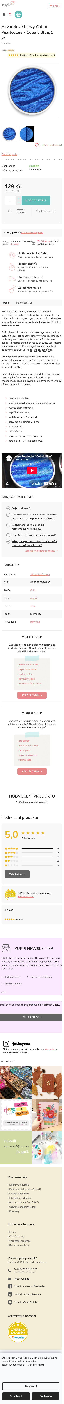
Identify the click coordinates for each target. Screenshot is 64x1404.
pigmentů (7, 322)
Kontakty (14, 1211)
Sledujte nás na (26, 1302)
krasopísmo (45, 349)
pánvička (13, 422)
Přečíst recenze (26, 896)
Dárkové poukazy (19, 1193)
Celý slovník (30, 695)
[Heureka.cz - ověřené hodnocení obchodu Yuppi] (18, 1332)
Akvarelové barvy (40, 574)
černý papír (24, 750)
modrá (33, 598)
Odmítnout (16, 1396)
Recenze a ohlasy (19, 1245)
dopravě (15, 244)
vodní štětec (15, 367)
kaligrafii (32, 349)
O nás (12, 1232)
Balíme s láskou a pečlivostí (25, 1189)
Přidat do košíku (36, 200)
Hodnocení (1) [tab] (24, 303)
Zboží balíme (43, 241)
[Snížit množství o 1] (19, 203)
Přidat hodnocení (17, 874)
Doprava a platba (19, 1185)
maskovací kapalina (29, 683)
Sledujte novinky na (29, 1286)
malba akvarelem (28, 664)
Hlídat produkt (48, 211)
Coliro (33, 590)
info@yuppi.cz (21, 1278)
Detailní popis (9, 154)
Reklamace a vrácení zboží (24, 1202)
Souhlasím (46, 1396)
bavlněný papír (26, 679)
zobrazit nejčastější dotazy (40, 550)
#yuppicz (50, 1049)
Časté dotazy (16, 1236)
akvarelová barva (28, 745)
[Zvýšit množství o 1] (19, 198)
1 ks (32, 606)
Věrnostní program (19, 1241)
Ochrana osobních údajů (22, 1207)
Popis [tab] (6, 303)
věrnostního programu (32, 232)
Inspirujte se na (27, 1294)
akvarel (25, 508)
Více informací (35, 1365)
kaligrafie (23, 741)
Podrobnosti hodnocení (43, 55)
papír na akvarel (27, 669)
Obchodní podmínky (20, 1198)
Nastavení (31, 1386)
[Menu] (54, 6)
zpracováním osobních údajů (43, 1005)
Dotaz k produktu (20, 211)
